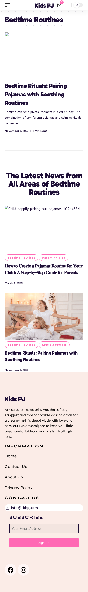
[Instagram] (23, 570)
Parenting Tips (53, 257)
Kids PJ (15, 399)
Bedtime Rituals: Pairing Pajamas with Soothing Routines (36, 94)
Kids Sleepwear (54, 344)
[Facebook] (10, 570)
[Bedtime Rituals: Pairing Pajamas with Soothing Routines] (44, 55)
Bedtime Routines (21, 257)
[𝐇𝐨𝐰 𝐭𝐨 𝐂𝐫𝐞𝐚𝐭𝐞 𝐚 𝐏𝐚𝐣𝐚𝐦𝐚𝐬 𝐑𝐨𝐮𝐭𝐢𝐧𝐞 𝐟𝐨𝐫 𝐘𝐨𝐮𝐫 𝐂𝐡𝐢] (44, 229)
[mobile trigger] (9, 5)
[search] (66, 5)
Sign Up (44, 543)
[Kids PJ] (44, 5)
